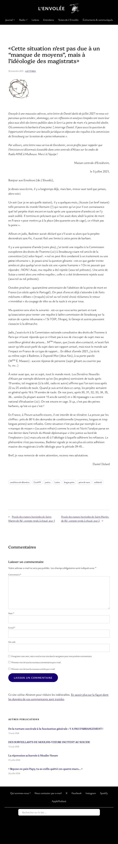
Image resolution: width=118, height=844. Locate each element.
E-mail (11, 627)
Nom (11, 613)
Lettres (30, 70)
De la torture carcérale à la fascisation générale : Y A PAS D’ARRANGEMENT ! (55, 728)
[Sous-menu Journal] (14, 19)
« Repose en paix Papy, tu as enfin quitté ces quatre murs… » (45, 768)
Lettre (57, 482)
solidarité (98, 482)
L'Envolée (51, 8)
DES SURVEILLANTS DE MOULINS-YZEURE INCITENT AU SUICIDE (49, 741)
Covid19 (37, 482)
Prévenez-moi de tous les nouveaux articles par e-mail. (33, 668)
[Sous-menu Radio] (27, 19)
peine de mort (84, 482)
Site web (11, 641)
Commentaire (14, 574)
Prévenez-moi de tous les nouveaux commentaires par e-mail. (36, 662)
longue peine (69, 482)
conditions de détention (20, 482)
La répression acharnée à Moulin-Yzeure (33, 755)
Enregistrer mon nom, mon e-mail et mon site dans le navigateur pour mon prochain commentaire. (51, 656)
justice (47, 482)
